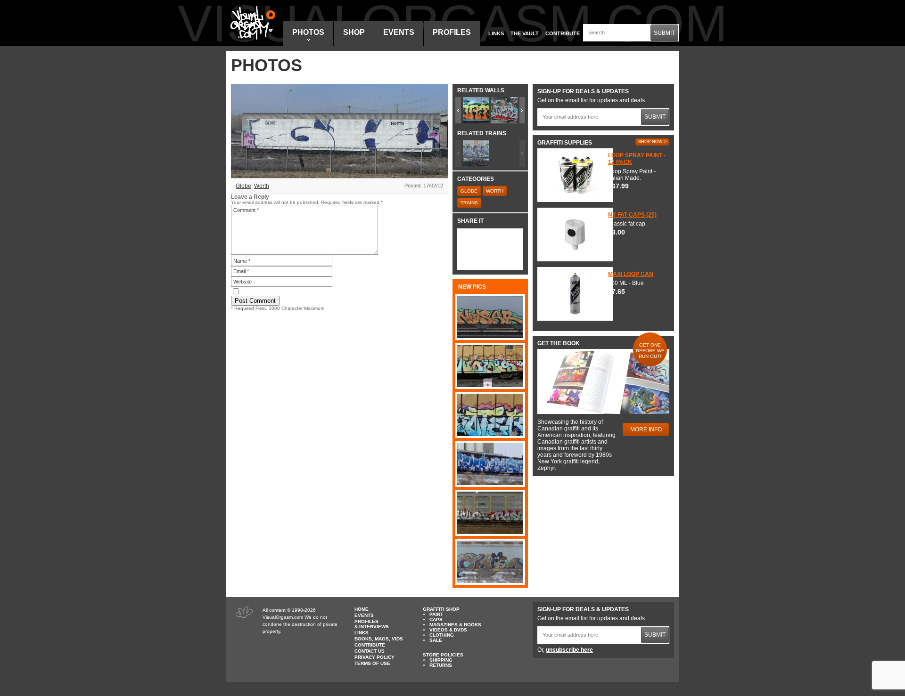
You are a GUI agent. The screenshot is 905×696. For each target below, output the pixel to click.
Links (496, 33)
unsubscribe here (569, 650)
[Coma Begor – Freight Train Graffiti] (490, 464)
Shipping (440, 660)
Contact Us (369, 651)
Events (398, 32)
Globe (243, 186)
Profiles (452, 32)
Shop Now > (652, 141)
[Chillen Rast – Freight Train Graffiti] (490, 513)
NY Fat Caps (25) (632, 214)
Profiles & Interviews (371, 624)
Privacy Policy (374, 657)
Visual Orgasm (251, 23)
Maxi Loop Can (630, 274)
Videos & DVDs (448, 629)
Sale (435, 640)
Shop (354, 32)
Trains (469, 202)
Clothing (441, 635)
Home (361, 609)
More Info (646, 429)
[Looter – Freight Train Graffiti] (490, 415)
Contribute (562, 33)
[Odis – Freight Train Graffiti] (490, 562)
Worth (261, 186)
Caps (436, 619)
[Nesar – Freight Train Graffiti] (490, 317)
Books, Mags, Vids (378, 638)
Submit (664, 33)
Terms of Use (372, 663)
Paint (436, 614)
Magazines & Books (455, 624)
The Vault (524, 33)
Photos (308, 32)
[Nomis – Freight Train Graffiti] (490, 366)
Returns (440, 665)
